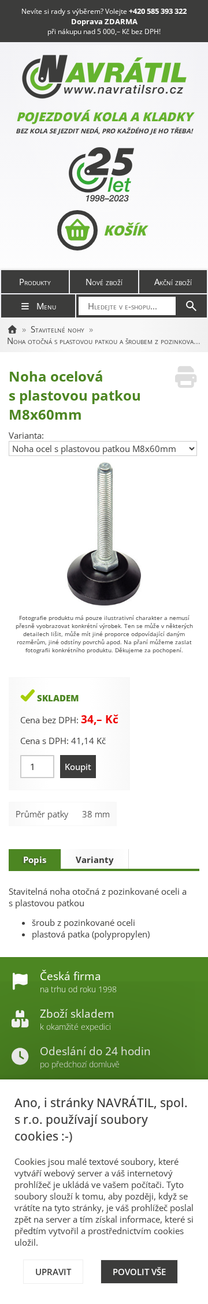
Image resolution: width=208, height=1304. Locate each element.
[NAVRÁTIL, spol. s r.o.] (12, 329)
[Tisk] (185, 377)
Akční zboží (173, 281)
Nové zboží (104, 281)
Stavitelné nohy (57, 329)
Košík (124, 230)
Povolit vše (139, 1271)
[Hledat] (191, 305)
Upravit (53, 1271)
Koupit (78, 766)
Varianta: (26, 435)
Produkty (35, 281)
